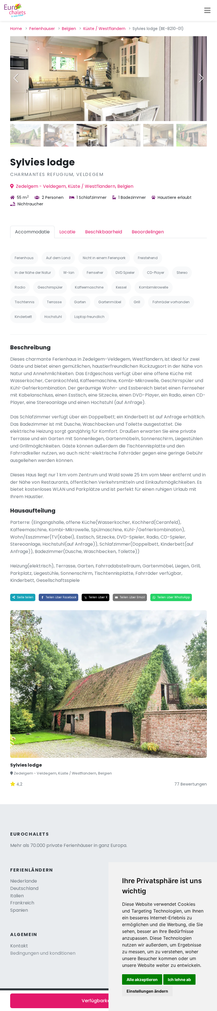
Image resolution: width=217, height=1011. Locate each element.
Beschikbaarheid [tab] (103, 232)
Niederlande (23, 881)
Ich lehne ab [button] (179, 979)
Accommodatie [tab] (32, 232)
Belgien (69, 28)
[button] (201, 78)
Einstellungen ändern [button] (147, 991)
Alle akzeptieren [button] (142, 979)
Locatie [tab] (67, 232)
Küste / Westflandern (104, 28)
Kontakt (19, 946)
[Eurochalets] (14, 10)
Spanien (19, 910)
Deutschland (24, 888)
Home (16, 28)
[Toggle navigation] (207, 10)
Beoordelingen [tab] (148, 232)
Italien (17, 895)
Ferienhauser (42, 28)
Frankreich (22, 903)
